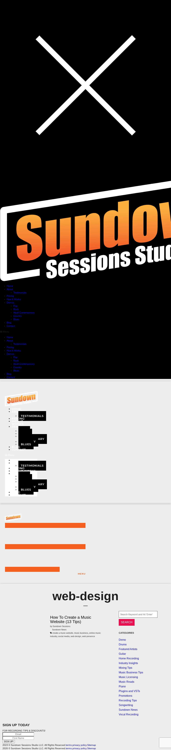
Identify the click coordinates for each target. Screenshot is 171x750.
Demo (122, 639)
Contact (19, 449)
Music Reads (126, 681)
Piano (122, 686)
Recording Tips (128, 700)
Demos (17, 473)
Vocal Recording (128, 714)
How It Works (24, 471)
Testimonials (32, 416)
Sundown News (128, 709)
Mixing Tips (125, 667)
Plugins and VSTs (129, 691)
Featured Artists (128, 649)
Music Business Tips (131, 672)
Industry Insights (128, 663)
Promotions (125, 695)
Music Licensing (128, 677)
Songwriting (126, 705)
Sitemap (91, 745)
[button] (21, 455)
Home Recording (129, 658)
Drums (123, 644)
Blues (26, 444)
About (17, 411)
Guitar (122, 653)
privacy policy (79, 745)
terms (69, 745)
